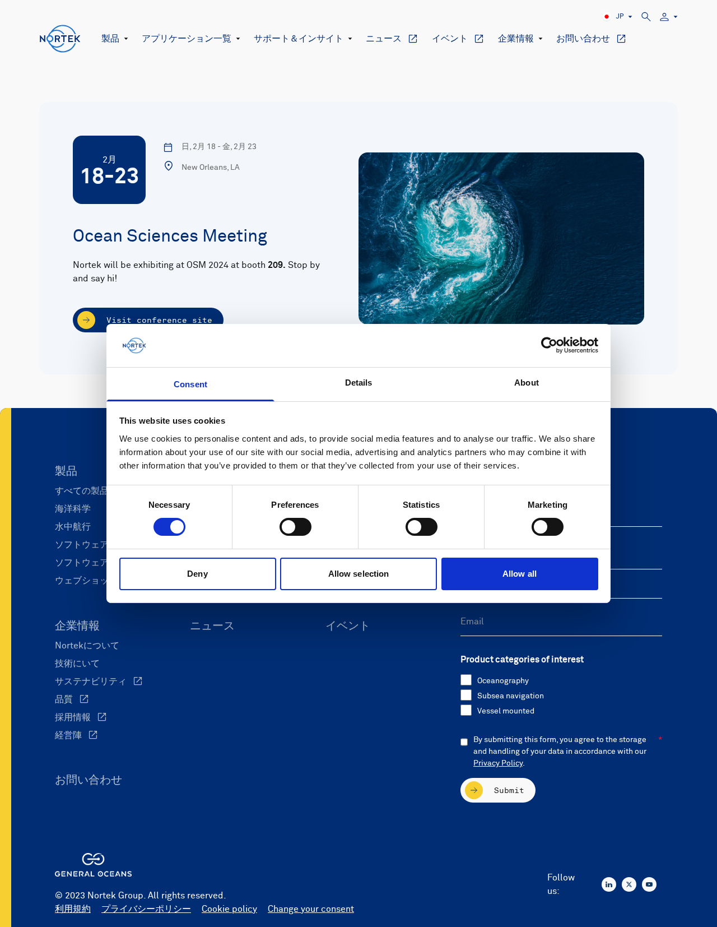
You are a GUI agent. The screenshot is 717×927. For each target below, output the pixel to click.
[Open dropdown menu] (123, 38)
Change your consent (311, 909)
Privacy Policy (498, 763)
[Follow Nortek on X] (629, 884)
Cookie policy (229, 909)
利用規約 (73, 909)
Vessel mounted (505, 711)
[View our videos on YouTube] (649, 884)
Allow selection (358, 573)
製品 (110, 38)
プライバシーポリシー (146, 909)
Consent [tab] (190, 384)
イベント (450, 38)
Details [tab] (359, 382)
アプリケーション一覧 (186, 38)
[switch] (295, 527)
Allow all (519, 573)
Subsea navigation (510, 696)
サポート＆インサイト (298, 38)
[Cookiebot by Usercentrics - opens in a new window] (549, 345)
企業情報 (516, 38)
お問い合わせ (583, 38)
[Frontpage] (60, 39)
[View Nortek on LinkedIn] (609, 884)
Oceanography (503, 681)
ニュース (384, 38)
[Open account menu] (669, 17)
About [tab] (526, 382)
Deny (197, 573)
